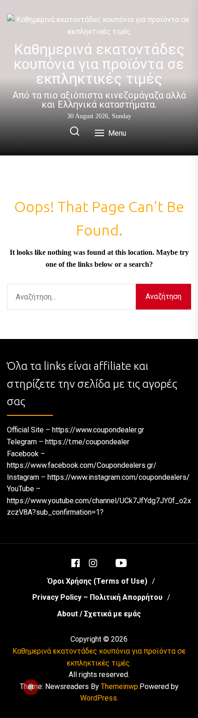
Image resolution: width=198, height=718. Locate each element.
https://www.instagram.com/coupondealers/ (118, 477)
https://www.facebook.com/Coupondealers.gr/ (82, 465)
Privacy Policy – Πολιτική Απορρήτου (97, 597)
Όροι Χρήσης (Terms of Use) (97, 581)
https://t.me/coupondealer (87, 441)
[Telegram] (106, 559)
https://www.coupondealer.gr (98, 429)
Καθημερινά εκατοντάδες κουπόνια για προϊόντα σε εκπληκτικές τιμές (99, 63)
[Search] (74, 132)
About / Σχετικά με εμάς (99, 613)
